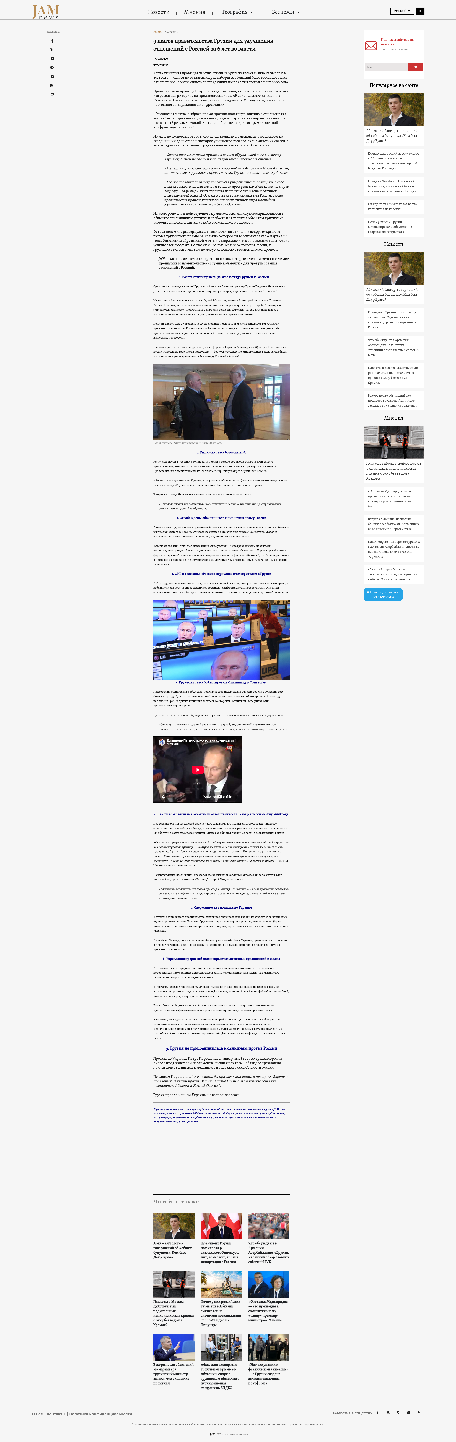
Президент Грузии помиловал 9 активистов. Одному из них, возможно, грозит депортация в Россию (220, 1252)
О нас (37, 1414)
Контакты (56, 1414)
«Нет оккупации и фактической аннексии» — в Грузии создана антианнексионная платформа (268, 1374)
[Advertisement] (221, 1159)
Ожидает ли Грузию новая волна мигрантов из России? (392, 206)
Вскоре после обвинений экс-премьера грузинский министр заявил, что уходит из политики (173, 1374)
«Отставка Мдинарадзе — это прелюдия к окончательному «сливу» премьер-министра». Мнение (268, 1311)
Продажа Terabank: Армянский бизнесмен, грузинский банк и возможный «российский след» (392, 186)
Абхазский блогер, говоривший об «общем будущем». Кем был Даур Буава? (173, 1250)
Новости (159, 12)
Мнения (194, 12)
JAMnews (160, 59)
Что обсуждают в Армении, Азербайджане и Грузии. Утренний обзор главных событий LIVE (268, 1252)
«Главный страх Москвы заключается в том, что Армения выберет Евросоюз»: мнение (392, 575)
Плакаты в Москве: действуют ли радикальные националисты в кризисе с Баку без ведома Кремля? (173, 1313)
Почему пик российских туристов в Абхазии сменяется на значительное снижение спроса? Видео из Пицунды (221, 1313)
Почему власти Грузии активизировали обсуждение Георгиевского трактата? (390, 227)
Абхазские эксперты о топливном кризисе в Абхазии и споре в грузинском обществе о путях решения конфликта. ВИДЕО (220, 1376)
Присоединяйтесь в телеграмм (384, 594)
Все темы (283, 12)
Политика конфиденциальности (100, 1414)
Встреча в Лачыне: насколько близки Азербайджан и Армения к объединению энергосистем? (393, 524)
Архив (158, 31)
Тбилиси (160, 65)
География (235, 12)
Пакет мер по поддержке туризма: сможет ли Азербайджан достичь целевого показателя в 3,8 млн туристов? (394, 549)
